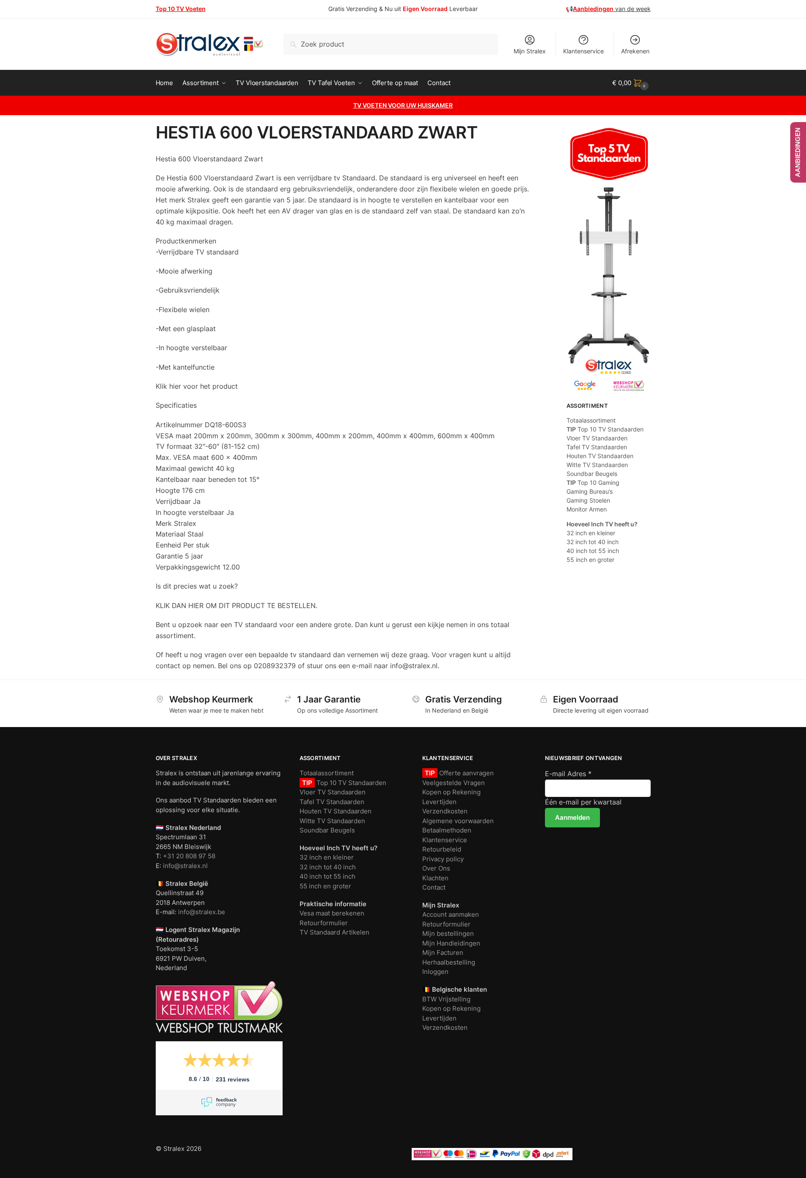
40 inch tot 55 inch (593, 550)
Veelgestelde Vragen (453, 783)
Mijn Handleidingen (451, 943)
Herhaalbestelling (448, 962)
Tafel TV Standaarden (597, 447)
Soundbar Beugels (592, 473)
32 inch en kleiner (591, 532)
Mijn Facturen (442, 952)
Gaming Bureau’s (590, 491)
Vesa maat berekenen (332, 913)
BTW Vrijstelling (446, 999)
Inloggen (435, 972)
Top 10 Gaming (593, 482)
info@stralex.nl (185, 866)
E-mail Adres (568, 773)
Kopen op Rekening (451, 792)
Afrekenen (635, 51)
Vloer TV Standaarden (597, 438)
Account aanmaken (450, 914)
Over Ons (436, 868)
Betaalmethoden (446, 830)
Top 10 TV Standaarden (605, 429)
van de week (612, 8)
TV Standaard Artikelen (334, 932)
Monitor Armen (587, 509)
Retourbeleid (441, 849)
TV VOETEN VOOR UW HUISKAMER (403, 105)
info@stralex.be (201, 912)
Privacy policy (443, 859)
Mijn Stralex (530, 51)
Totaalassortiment (591, 420)
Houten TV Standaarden (600, 455)
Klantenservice (583, 51)
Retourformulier (324, 923)
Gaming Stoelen (588, 500)
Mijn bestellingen (448, 933)
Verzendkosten (445, 811)
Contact (434, 887)
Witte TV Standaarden (597, 464)
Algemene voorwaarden (458, 821)
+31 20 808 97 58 (189, 856)
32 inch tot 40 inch (593, 541)
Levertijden (439, 802)
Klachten (435, 878)
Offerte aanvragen (465, 773)
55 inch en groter (590, 559)
